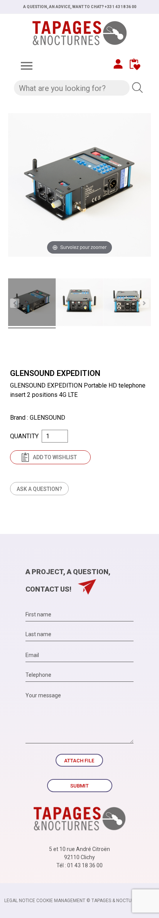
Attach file (79, 761)
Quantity (24, 436)
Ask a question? (39, 489)
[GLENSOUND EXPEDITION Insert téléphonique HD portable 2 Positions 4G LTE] (32, 303)
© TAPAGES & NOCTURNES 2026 (120, 900)
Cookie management (60, 900)
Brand (17, 417)
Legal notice (19, 900)
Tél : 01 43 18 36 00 (79, 865)
